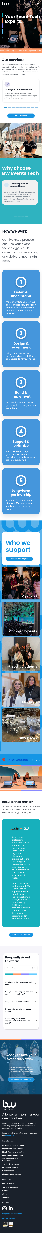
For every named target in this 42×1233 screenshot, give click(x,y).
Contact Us (6, 1191)
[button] (38, 4)
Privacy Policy (8, 1184)
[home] (5, 4)
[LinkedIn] (11, 1208)
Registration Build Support (12, 1149)
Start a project (21, 115)
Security (5, 1197)
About (4, 1194)
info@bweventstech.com (12, 1214)
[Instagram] (4, 1208)
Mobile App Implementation (13, 1152)
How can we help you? (19, 559)
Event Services (8, 1171)
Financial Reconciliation (11, 1174)
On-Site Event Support (11, 1164)
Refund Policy (10, 1135)
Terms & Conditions (10, 1187)
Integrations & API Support (13, 1155)
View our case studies (21, 935)
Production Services (10, 1167)
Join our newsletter (9, 1218)
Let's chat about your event (21, 1080)
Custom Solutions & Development (10, 1160)
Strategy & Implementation (13, 1145)
